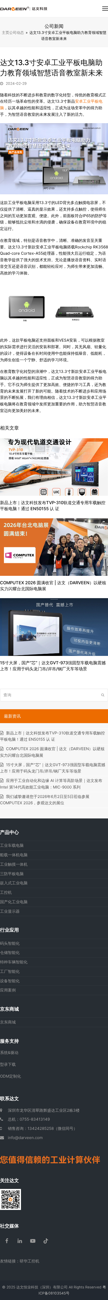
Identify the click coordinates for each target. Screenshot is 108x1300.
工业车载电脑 (12, 845)
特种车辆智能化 (14, 961)
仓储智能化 (10, 952)
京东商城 (8, 1022)
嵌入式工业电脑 (14, 882)
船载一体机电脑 (14, 854)
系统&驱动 (9, 1052)
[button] (105, 8)
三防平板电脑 (12, 873)
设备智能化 (10, 980)
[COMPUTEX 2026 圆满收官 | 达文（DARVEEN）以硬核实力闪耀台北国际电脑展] (54, 546)
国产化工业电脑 (14, 901)
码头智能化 (10, 943)
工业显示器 (10, 911)
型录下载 (8, 1064)
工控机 (6, 892)
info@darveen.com (25, 1137)
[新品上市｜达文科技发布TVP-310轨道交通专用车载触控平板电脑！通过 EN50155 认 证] (54, 466)
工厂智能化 (10, 971)
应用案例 (8, 990)
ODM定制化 (10, 1076)
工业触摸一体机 (14, 864)
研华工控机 (29, 1261)
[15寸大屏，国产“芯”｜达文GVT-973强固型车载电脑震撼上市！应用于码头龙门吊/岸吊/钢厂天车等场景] (54, 626)
